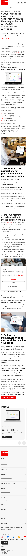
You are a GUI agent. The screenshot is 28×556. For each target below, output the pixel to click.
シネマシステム (4, 469)
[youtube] (25, 537)
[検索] (22, 3)
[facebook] (2, 29)
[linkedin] (8, 29)
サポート (3, 504)
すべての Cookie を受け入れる (13, 286)
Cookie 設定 (13, 279)
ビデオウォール (4, 474)
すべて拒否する (13, 282)
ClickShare (18, 53)
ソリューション (4, 500)
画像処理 (3, 488)
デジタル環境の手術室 (5, 492)
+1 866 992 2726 (6, 529)
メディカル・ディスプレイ (6, 478)
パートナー (3, 509)
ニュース (3, 514)
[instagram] (2, 537)
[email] (11, 29)
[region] (13, 278)
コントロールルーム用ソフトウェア (8, 483)
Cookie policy (20, 275)
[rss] (19, 537)
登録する (4, 542)
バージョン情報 (4, 523)
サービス (3, 497)
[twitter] (5, 29)
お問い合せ (3, 518)
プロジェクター (4, 464)
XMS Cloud (9, 222)
